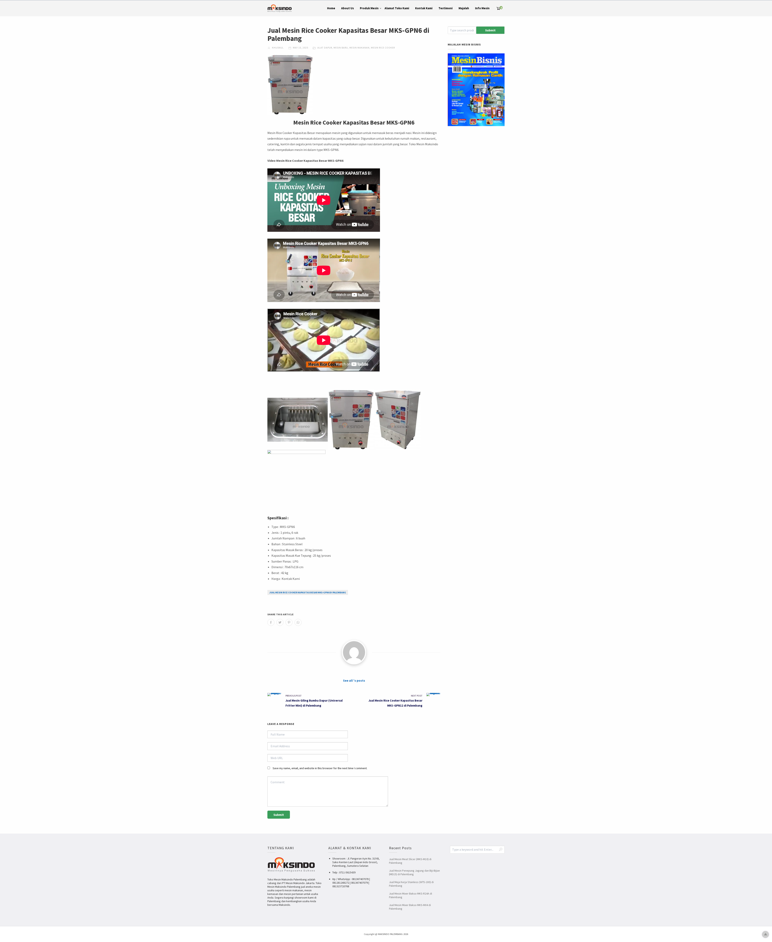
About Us (347, 8)
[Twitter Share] (279, 622)
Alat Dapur (324, 47)
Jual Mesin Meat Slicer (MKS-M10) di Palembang (410, 861)
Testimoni (445, 8)
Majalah (464, 8)
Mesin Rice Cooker (383, 47)
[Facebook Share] (270, 622)
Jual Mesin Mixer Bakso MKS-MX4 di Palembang (410, 906)
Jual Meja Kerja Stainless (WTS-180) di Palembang (411, 883)
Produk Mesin (369, 8)
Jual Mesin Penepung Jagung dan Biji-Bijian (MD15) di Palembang (414, 872)
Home (331, 8)
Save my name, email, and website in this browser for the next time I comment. (320, 768)
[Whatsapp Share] (298, 622)
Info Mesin (482, 8)
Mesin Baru (341, 47)
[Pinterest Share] (289, 622)
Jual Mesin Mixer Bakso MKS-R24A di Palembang (410, 895)
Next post (416, 695)
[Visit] (354, 652)
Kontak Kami (423, 8)
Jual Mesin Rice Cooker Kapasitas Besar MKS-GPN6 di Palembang (307, 592)
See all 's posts (354, 680)
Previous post (293, 695)
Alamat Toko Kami (397, 8)
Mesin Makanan (359, 47)
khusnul (277, 47)
